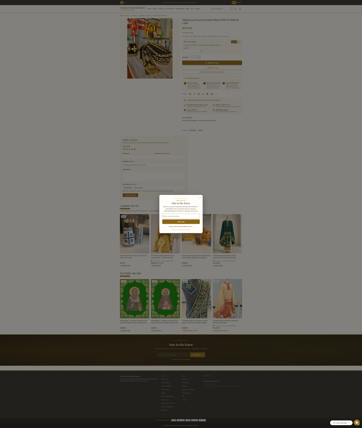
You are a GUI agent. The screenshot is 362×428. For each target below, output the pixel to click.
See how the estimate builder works (180, 226)
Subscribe (181, 222)
